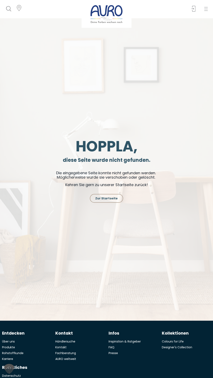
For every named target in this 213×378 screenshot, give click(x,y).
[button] (207, 9)
